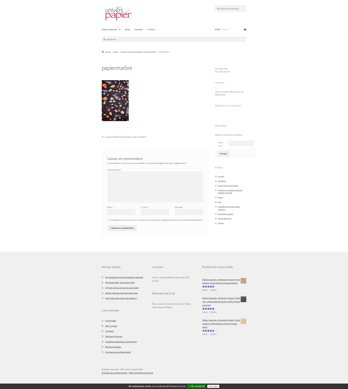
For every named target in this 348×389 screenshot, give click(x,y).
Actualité (222, 181)
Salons (115, 52)
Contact (151, 29)
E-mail (145, 207)
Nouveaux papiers (225, 214)
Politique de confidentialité (118, 352)
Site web (179, 207)
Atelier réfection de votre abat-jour (121, 293)
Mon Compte (111, 326)
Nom (110, 207)
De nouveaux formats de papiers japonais (124, 277)
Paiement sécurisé (113, 336)
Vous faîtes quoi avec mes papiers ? (121, 298)
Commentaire (114, 169)
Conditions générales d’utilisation (121, 341)
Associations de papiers (228, 185)
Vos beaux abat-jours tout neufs (120, 282)
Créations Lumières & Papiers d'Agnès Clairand (230, 191)
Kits (219, 202)
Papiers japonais (109, 29)
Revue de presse (224, 218)
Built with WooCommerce (141, 372)
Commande (110, 320)
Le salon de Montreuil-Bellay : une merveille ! (138, 52)
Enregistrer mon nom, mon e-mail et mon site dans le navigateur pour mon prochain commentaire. (156, 220)
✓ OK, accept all (196, 386)
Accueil (108, 52)
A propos (138, 29)
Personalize (213, 386)
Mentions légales (113, 347)
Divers (220, 197)
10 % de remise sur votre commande (122, 287)
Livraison (109, 331)
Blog (127, 29)
